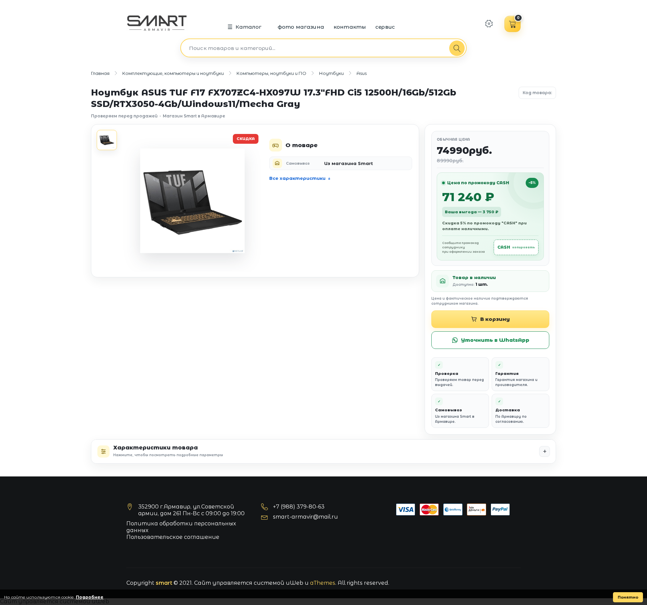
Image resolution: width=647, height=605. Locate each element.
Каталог (249, 27)
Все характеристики (297, 178)
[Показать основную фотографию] (107, 140)
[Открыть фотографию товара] (192, 201)
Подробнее (89, 597)
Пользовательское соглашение (172, 537)
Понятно (628, 597)
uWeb (294, 583)
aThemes (322, 583)
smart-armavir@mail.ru (305, 517)
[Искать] (457, 48)
